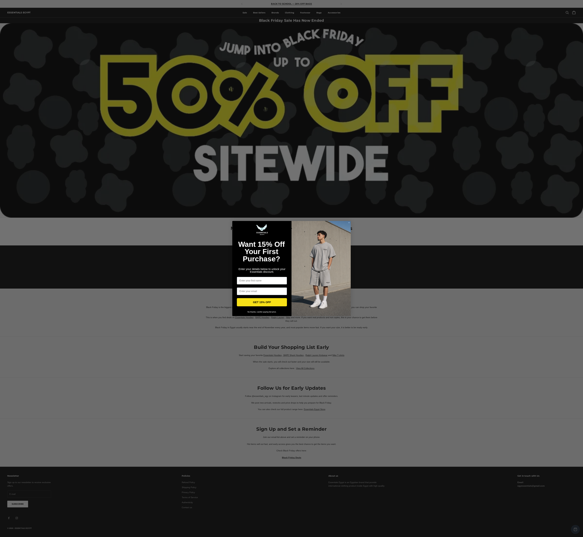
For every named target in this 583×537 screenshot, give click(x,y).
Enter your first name (249, 274)
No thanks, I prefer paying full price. (261, 312)
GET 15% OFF (262, 302)
